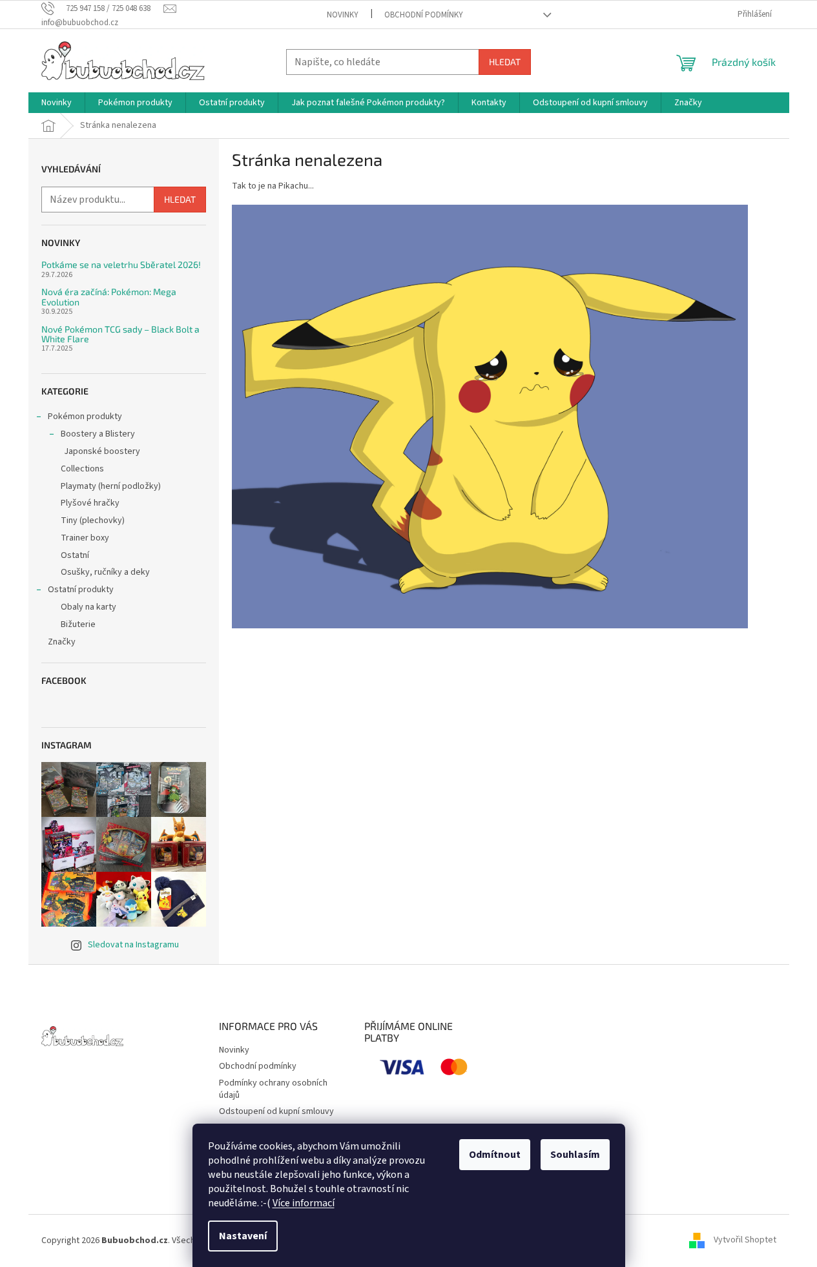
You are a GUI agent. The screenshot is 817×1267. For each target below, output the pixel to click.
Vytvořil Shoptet (745, 1240)
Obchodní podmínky (423, 15)
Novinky (342, 15)
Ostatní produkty (81, 589)
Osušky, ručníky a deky (105, 572)
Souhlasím (575, 1155)
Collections (82, 468)
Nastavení (243, 1236)
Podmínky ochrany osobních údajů (273, 1089)
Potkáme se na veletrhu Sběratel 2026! (121, 264)
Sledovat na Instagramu (133, 944)
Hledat (505, 61)
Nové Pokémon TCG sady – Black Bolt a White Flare (120, 334)
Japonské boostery (102, 451)
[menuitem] (56, 102)
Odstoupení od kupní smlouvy (276, 1111)
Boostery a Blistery (98, 433)
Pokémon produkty (85, 416)
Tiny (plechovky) (93, 520)
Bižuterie (78, 624)
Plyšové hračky (90, 503)
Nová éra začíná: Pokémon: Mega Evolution (108, 297)
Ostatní (75, 555)
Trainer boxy (85, 537)
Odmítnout (495, 1155)
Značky (62, 641)
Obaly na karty (88, 607)
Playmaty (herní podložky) (111, 486)
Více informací (304, 1203)
